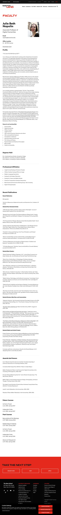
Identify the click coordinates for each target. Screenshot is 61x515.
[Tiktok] (5, 492)
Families (35, 487)
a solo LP (27, 117)
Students (35, 485)
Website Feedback (22, 485)
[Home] (7, 6)
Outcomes (45, 6)
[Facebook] (4, 490)
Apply (56, 1)
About (23, 6)
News (49, 1)
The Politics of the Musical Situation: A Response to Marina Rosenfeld (19, 320)
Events (45, 1)
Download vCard (7, 46)
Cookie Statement (6, 510)
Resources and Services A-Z (24, 490)
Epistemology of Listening (9, 423)
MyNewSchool (21, 487)
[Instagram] (14, 490)
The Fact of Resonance (14, 76)
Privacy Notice (47, 503)
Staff (34, 492)
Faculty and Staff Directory (24, 497)
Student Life (39, 6)
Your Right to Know (22, 499)
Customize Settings (45, 506)
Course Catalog (21, 488)
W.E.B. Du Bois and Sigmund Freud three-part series (15, 311)
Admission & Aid (52, 6)
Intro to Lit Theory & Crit (9, 440)
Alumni (39, 1)
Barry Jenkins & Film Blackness (11, 418)
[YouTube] (10, 490)
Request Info (11, 470)
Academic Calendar (22, 494)
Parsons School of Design (49, 485)
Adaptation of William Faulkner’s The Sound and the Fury (24, 339)
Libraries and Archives (23, 496)
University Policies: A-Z (23, 492)
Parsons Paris (47, 496)
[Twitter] (7, 490)
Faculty (34, 490)
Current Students (32, 1)
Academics (28, 6)
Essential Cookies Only (45, 509)
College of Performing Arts (50, 490)
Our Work (33, 6)
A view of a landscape (24, 325)
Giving (53, 1)
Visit (30, 470)
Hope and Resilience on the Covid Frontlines (28, 333)
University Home (6, 1)
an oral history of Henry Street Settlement (26, 114)
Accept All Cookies (45, 512)
